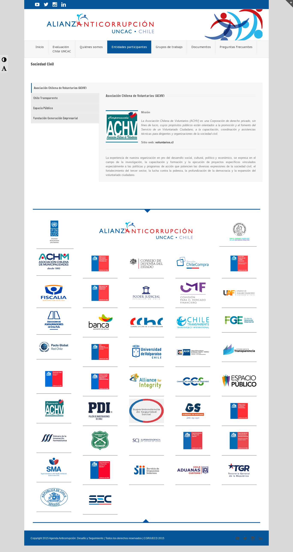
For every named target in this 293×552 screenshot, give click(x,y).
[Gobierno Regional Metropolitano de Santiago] (192, 411)
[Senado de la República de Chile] (53, 498)
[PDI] (100, 411)
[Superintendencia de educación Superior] (192, 440)
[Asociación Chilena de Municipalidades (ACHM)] (53, 262)
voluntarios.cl (164, 142)
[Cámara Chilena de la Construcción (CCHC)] (146, 322)
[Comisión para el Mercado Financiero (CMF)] (192, 293)
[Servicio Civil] (53, 380)
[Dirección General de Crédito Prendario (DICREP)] (239, 263)
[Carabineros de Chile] (100, 440)
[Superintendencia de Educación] (100, 470)
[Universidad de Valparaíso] (146, 352)
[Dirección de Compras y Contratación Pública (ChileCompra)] (192, 263)
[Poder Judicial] (146, 293)
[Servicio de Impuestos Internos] (146, 470)
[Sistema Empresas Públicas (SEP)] (100, 352)
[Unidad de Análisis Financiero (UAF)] (239, 293)
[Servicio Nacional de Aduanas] (192, 470)
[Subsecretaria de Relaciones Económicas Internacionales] (239, 411)
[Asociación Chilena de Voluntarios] (53, 409)
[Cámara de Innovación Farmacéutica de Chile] (53, 439)
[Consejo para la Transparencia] (239, 349)
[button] (4, 59)
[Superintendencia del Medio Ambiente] (53, 468)
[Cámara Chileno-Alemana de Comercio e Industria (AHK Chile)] (192, 352)
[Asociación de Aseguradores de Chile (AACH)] (53, 321)
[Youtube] (37, 4)
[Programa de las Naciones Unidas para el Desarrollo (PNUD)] (55, 233)
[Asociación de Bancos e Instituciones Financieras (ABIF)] (100, 322)
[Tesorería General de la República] (239, 470)
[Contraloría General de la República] (238, 232)
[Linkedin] (63, 4)
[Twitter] (46, 4)
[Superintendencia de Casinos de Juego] (146, 440)
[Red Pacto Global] (53, 348)
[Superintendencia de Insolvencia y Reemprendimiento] (239, 440)
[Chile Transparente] (192, 322)
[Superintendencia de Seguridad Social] (146, 411)
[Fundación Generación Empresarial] (239, 320)
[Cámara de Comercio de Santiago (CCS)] (192, 381)
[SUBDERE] (100, 381)
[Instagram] (55, 4)
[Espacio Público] (239, 381)
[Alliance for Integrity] (146, 381)
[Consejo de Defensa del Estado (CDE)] (146, 263)
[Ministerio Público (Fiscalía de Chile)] (53, 293)
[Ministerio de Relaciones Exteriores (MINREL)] (100, 293)
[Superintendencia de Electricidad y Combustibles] (100, 499)
